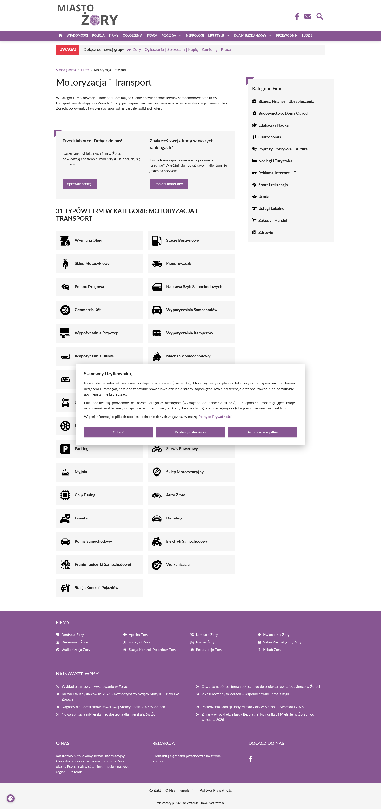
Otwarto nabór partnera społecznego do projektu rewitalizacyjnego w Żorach (261, 686)
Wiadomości (77, 35)
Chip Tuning (85, 495)
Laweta (81, 518)
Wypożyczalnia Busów (94, 356)
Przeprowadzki (179, 264)
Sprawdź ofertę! (80, 184)
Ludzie (307, 35)
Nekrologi (195, 35)
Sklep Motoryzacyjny (185, 472)
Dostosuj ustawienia (190, 432)
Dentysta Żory (73, 635)
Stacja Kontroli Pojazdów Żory (152, 650)
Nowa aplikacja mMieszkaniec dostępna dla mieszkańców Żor (109, 714)
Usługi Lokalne (271, 209)
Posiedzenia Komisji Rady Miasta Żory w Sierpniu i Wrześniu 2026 (253, 707)
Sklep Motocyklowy (92, 264)
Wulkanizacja (178, 565)
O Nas (170, 790)
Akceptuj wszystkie (262, 432)
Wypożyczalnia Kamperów (189, 333)
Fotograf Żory (139, 642)
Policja (98, 35)
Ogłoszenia (132, 35)
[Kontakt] (307, 16)
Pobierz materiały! (168, 184)
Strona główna (66, 70)
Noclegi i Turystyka (275, 161)
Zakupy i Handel (272, 221)
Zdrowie (265, 233)
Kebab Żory (272, 650)
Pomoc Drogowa (89, 287)
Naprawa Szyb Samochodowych (194, 287)
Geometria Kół (88, 310)
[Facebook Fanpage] (295, 16)
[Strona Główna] (60, 36)
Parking (81, 449)
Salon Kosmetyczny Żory (282, 642)
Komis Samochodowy (93, 542)
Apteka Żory (138, 635)
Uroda (263, 197)
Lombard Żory (207, 635)
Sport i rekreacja (273, 185)
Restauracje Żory (209, 650)
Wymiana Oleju (88, 241)
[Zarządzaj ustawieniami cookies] (11, 798)
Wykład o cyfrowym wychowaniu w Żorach (96, 686)
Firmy (113, 35)
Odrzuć (118, 432)
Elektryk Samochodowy (187, 542)
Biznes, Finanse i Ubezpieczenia (286, 102)
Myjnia (81, 472)
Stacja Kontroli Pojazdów (96, 588)
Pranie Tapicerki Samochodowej (103, 565)
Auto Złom (175, 495)
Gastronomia (269, 137)
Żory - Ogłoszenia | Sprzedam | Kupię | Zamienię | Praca (182, 50)
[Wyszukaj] (319, 15)
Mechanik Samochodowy (188, 356)
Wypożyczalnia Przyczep (96, 333)
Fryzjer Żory (205, 642)
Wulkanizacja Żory (76, 650)
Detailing (174, 518)
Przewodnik (286, 35)
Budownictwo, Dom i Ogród (283, 114)
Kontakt (158, 761)
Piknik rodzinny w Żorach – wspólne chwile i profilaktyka (246, 694)
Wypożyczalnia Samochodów (191, 310)
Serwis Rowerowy (182, 449)
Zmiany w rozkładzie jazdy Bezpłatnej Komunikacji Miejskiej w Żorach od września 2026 (258, 717)
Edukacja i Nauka (273, 125)
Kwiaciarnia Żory (276, 635)
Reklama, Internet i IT (277, 173)
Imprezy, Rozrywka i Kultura (283, 149)
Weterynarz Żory (75, 642)
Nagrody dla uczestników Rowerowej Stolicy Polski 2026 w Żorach (113, 707)
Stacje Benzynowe (182, 241)
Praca (152, 35)
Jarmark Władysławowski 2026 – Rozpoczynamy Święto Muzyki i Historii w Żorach (120, 696)
